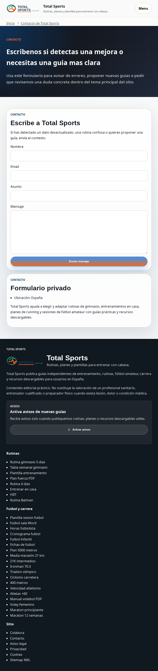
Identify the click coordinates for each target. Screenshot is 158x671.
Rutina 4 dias (20, 484)
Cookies (16, 654)
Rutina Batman (21, 500)
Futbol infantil (21, 539)
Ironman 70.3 (20, 566)
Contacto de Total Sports (40, 23)
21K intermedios (23, 561)
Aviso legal (18, 643)
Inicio (10, 23)
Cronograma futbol (25, 534)
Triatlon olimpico (23, 571)
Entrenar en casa (23, 489)
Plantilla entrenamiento (28, 473)
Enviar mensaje (79, 261)
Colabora (17, 632)
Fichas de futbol (22, 544)
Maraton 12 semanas (26, 615)
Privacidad (18, 649)
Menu (143, 8)
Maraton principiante (26, 610)
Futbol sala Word (23, 523)
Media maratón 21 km (27, 555)
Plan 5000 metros (23, 550)
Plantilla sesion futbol (27, 517)
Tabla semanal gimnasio (29, 467)
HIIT (13, 494)
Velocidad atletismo (25, 588)
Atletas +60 (18, 593)
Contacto (17, 638)
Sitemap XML (20, 660)
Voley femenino (22, 604)
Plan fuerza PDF (22, 478)
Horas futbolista (22, 528)
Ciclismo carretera (24, 577)
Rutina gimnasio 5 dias (27, 462)
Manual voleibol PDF (26, 599)
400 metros (19, 582)
